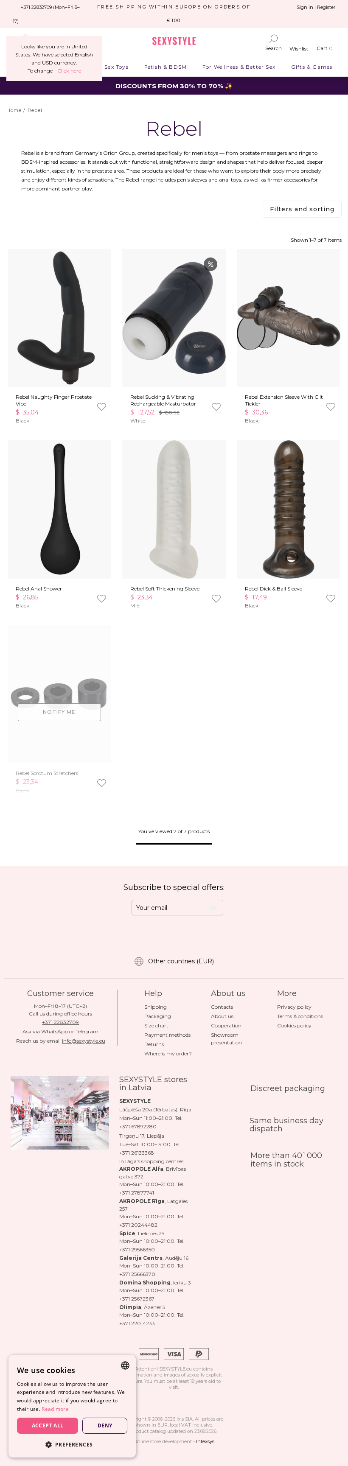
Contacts (222, 1007)
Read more (55, 1409)
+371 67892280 (138, 1126)
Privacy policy (294, 1007)
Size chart (156, 1025)
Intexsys (205, 1441)
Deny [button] (105, 1425)
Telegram (87, 1031)
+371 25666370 (137, 1274)
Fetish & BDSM (165, 67)
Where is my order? (168, 1053)
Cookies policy (294, 1025)
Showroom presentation (226, 1039)
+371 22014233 (137, 1323)
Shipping (155, 1007)
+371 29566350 (137, 1249)
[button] (72, 1444)
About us (222, 1016)
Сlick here (69, 70)
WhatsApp (54, 1031)
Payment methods (167, 1035)
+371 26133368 (136, 1153)
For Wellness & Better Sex (239, 67)
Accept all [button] (48, 1425)
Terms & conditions (300, 1016)
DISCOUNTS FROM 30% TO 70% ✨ (174, 86)
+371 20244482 (138, 1225)
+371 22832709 (60, 1022)
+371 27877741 (136, 1192)
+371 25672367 (136, 1298)
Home (14, 110)
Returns (154, 1044)
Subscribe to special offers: (174, 887)
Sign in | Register (316, 7)
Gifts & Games (311, 67)
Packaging (157, 1016)
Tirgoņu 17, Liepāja (141, 1136)
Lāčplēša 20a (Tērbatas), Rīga (155, 1109)
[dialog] (72, 1406)
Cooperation (226, 1025)
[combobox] (125, 1365)
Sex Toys (116, 67)
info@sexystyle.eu (83, 1041)
